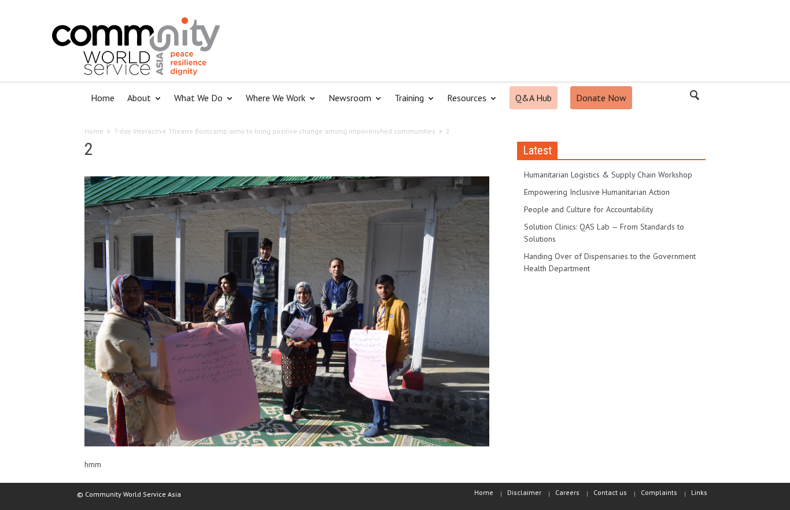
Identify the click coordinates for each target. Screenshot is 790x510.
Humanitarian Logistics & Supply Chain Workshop (608, 174)
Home (103, 98)
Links (699, 492)
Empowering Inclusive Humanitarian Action (597, 192)
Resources (463, 102)
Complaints (659, 492)
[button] (694, 97)
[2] (286, 313)
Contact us (610, 492)
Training (406, 102)
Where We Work (272, 102)
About (136, 102)
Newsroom (346, 102)
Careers (567, 492)
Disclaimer (524, 492)
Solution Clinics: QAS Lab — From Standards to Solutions (604, 232)
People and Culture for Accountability (589, 209)
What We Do (195, 102)
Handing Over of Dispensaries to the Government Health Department (610, 262)
